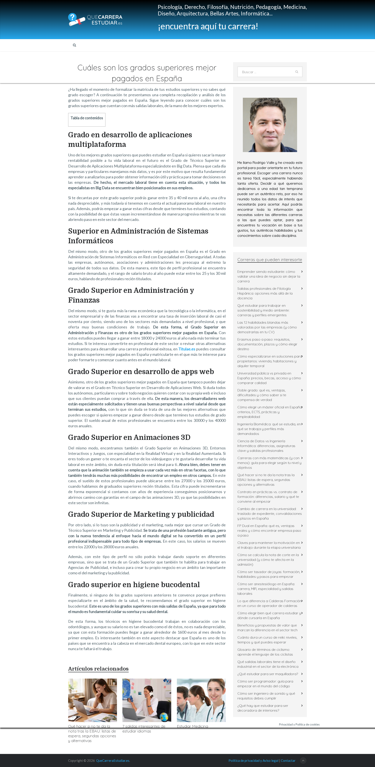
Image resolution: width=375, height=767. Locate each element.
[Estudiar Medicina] (201, 700)
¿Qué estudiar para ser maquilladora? (267, 674)
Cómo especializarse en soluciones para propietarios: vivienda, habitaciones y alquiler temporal (269, 361)
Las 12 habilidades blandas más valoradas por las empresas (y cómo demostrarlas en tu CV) (267, 327)
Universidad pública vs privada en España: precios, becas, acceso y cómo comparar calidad (269, 378)
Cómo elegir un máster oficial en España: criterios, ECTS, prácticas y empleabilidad (270, 412)
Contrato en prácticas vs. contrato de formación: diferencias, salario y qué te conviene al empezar (268, 497)
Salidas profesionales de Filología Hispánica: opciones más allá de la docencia (265, 293)
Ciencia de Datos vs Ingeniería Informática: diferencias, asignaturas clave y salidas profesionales (266, 446)
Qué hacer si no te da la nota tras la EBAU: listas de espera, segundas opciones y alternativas (92, 733)
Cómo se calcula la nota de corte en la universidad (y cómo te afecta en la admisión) (268, 560)
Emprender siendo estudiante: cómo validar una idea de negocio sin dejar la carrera (268, 276)
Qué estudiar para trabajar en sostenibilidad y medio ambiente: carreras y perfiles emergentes (263, 310)
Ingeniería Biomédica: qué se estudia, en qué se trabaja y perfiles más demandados (269, 429)
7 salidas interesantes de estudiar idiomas (143, 729)
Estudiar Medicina (192, 726)
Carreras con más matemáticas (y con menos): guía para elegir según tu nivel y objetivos (269, 463)
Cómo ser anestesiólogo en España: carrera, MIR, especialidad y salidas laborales (266, 589)
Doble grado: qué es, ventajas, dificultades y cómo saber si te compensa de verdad (261, 395)
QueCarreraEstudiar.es (112, 760)
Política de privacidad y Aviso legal (253, 760)
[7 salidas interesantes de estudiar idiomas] (146, 700)
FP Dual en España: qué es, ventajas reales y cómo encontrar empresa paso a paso (269, 530)
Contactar (288, 760)
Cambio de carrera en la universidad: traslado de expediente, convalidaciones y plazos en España (269, 513)
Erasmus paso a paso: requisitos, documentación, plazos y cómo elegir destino (267, 344)
